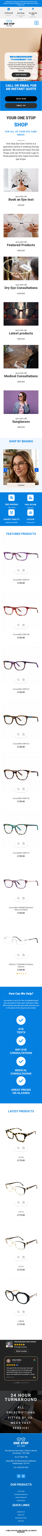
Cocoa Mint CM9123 (21, 689)
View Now (21, 205)
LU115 (21, 1266)
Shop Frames (21, 75)
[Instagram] (23, 1476)
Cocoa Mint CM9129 (21, 580)
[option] (21, 470)
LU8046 (21, 1321)
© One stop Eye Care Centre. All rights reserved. (21, 1531)
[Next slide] (37, 470)
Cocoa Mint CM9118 (21, 798)
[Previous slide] (5, 470)
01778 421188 (9, 13)
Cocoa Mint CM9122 (21, 744)
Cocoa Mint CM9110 (21, 853)
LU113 (21, 1212)
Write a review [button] (21, 1351)
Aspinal (21, 485)
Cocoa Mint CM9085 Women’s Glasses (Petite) (21, 908)
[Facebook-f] (18, 1476)
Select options (23, 570)
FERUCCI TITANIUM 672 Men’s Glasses (21, 965)
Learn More (21, 293)
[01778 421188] (8, 9)
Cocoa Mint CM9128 (21, 634)
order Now (21, 250)
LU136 (21, 1157)
